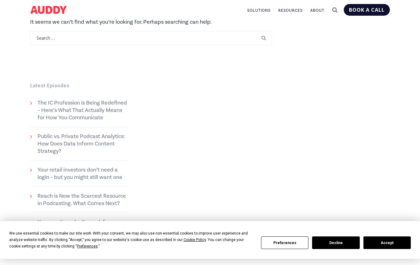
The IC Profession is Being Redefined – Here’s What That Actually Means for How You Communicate (82, 110)
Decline (336, 243)
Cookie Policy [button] (195, 240)
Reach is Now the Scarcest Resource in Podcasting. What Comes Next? (82, 199)
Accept (387, 243)
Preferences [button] (87, 246)
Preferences (284, 243)
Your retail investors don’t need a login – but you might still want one (80, 173)
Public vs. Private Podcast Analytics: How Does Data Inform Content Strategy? (81, 144)
